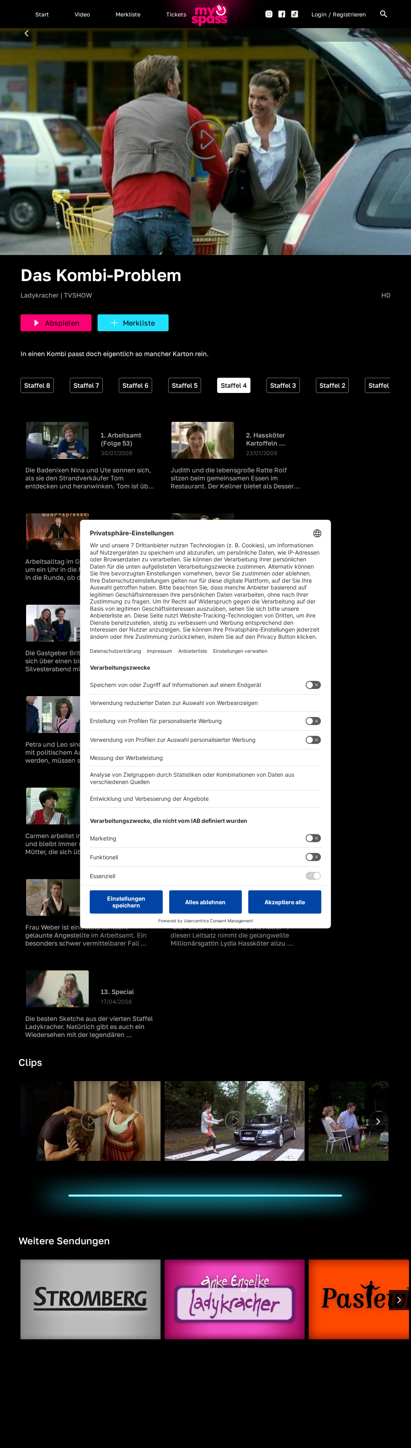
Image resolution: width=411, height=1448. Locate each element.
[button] (42, 14)
